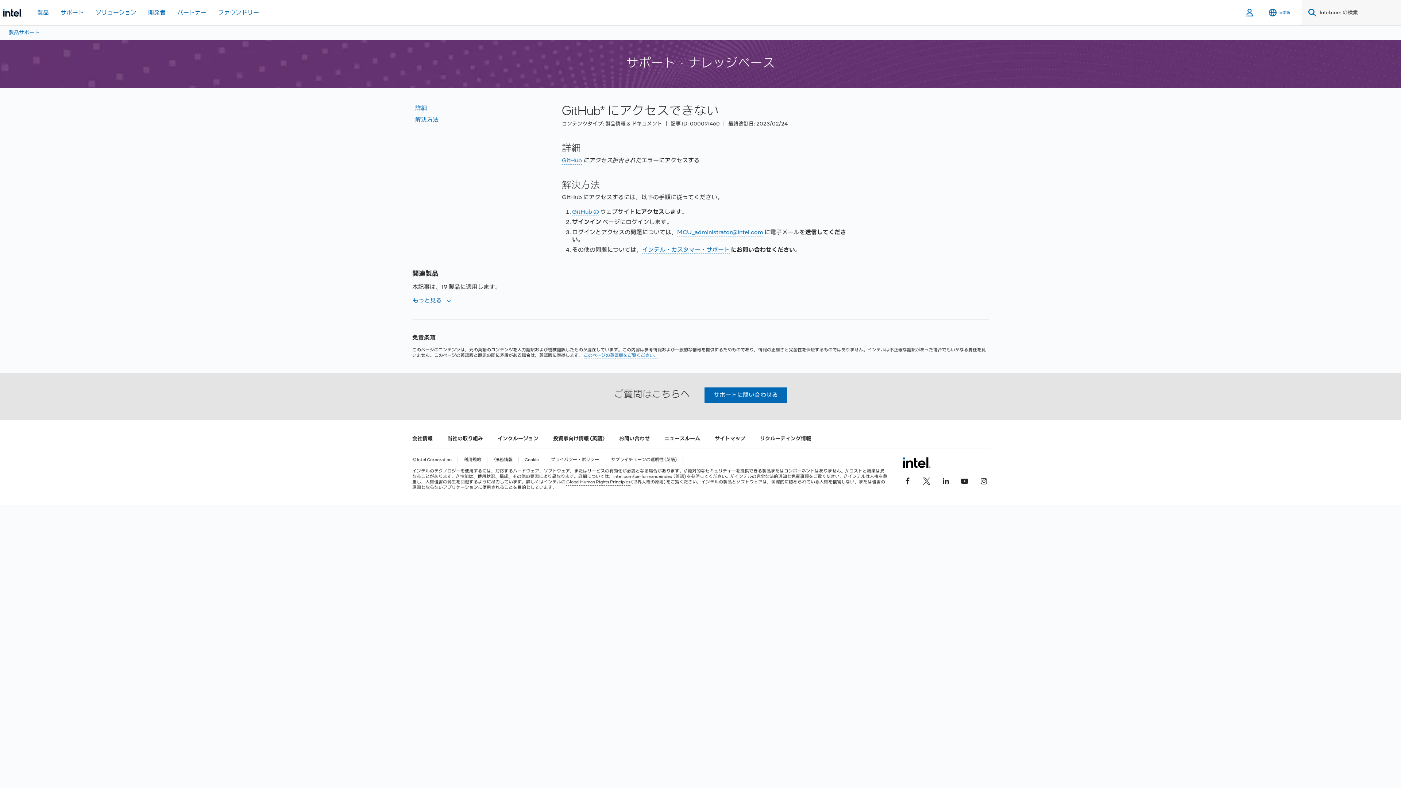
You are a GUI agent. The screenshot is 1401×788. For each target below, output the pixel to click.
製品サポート (24, 32)
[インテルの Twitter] (927, 480)
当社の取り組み (465, 438)
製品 (43, 12)
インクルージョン (518, 438)
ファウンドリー (238, 12)
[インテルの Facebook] (908, 480)
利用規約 (472, 460)
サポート (72, 12)
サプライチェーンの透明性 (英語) (644, 460)
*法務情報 (503, 460)
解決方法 (427, 120)
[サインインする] (1250, 13)
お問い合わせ (634, 438)
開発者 (157, 12)
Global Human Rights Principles (598, 482)
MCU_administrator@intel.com (720, 232)
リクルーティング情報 (785, 438)
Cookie (532, 460)
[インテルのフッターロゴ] (917, 462)
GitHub (572, 160)
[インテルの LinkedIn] (946, 480)
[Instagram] (984, 480)
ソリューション (116, 12)
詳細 (421, 108)
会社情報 (422, 438)
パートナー (192, 12)
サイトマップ (730, 438)
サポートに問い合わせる (746, 395)
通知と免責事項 (793, 476)
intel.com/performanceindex (642, 476)
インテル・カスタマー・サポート (686, 250)
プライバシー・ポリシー (575, 460)
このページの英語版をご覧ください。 (621, 355)
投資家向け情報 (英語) (579, 438)
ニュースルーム (682, 438)
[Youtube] (965, 480)
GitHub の (585, 212)
